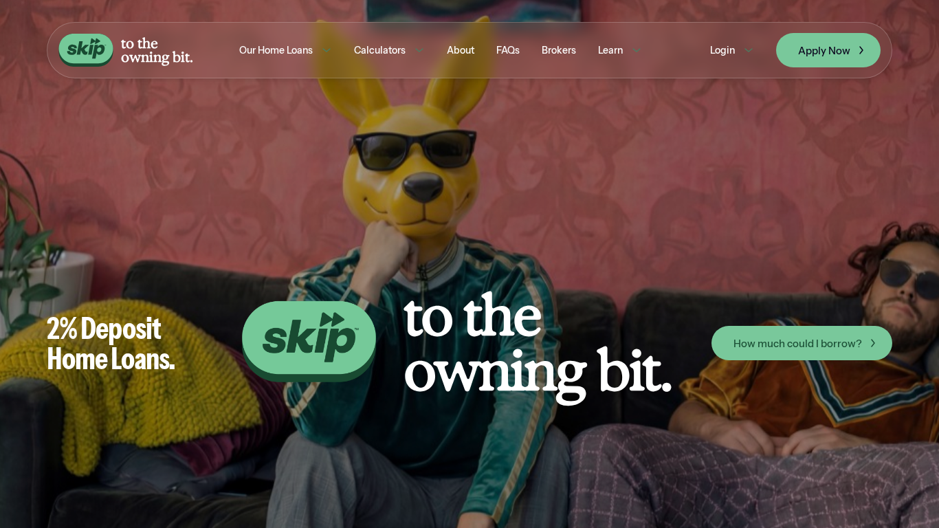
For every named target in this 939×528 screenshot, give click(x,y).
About (460, 50)
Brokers (559, 50)
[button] (285, 50)
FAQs (508, 50)
